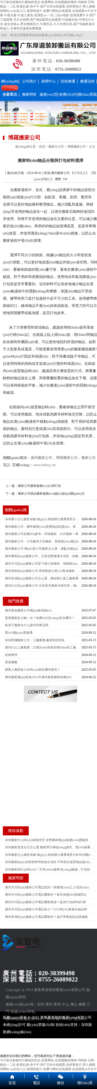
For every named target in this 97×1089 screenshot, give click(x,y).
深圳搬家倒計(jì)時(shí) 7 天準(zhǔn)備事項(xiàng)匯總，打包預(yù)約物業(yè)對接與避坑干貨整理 (49, 869)
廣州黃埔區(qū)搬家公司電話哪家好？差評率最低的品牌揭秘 (46, 917)
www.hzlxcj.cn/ (44, 465)
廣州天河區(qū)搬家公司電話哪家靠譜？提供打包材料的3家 (45, 902)
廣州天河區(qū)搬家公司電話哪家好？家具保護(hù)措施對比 (46, 894)
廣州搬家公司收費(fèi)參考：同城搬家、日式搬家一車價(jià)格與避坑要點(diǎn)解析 (43, 534)
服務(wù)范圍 (48, 101)
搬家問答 (29, 94)
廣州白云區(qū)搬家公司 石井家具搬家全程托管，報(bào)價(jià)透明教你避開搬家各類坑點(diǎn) (43, 585)
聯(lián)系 (85, 1083)
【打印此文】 (79, 173)
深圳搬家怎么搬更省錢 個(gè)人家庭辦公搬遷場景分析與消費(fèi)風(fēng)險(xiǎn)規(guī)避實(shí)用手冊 (43, 519)
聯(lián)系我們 (87, 101)
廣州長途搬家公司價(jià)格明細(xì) (28, 610)
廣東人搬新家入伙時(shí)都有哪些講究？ (32, 669)
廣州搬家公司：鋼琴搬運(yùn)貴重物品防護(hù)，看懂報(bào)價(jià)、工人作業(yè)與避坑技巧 (43, 526)
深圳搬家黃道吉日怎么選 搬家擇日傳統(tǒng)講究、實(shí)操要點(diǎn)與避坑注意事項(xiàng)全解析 (49, 847)
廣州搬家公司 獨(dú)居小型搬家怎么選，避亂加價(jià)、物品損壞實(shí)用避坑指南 (43, 548)
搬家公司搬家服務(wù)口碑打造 (39, 486)
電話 (36, 1083)
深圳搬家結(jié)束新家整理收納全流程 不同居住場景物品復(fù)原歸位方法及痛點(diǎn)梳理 (49, 862)
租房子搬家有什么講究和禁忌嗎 (26, 625)
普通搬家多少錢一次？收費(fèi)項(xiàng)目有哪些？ (40, 618)
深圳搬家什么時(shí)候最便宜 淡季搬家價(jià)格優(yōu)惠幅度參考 (49, 840)
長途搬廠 (11, 662)
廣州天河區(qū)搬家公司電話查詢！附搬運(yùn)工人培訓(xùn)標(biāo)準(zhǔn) (49, 887)
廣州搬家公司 (41, 458)
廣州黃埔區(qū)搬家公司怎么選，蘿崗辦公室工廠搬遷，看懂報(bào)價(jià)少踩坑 (43, 578)
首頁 (42, 146)
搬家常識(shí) (10, 101)
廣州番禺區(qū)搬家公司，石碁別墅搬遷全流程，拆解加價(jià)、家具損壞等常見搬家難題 (43, 556)
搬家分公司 (56, 146)
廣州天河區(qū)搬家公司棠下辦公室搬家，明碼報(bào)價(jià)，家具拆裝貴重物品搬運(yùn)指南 (43, 563)
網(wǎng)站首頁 (10, 87)
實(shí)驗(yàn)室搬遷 (19, 632)
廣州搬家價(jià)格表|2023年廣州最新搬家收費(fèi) (38, 677)
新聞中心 (48, 81)
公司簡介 (29, 81)
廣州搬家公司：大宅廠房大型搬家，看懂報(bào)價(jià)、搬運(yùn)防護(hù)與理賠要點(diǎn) (43, 541)
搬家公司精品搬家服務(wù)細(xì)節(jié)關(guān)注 (51, 493)
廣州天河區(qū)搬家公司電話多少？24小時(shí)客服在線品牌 (46, 909)
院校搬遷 (68, 81)
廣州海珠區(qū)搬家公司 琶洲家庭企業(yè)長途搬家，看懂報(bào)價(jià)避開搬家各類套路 (43, 571)
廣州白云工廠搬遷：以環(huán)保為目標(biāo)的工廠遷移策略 (43, 647)
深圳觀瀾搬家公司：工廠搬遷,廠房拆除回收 (35, 640)
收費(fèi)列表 (68, 101)
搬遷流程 (87, 81)
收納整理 (11, 655)
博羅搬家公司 (76, 146)
